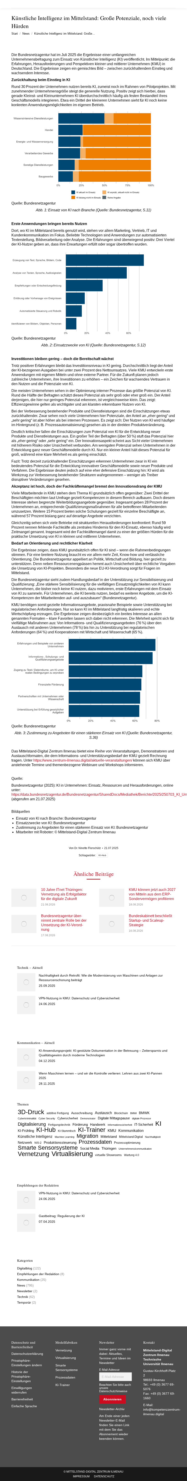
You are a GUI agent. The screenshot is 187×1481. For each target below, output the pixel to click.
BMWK (144, 1113)
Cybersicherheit (67, 1118)
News (21, 1285)
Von (85, 848)
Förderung (80, 1124)
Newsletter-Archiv (112, 1409)
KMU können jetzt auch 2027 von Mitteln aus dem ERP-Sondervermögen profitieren (152, 894)
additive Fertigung (58, 1113)
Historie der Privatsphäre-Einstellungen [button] (21, 1376)
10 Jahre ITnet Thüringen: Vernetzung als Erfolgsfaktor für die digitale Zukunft (63, 894)
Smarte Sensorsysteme (48, 1148)
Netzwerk (25, 1142)
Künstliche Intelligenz (35, 1136)
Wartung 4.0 (131, 1155)
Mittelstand (109, 1136)
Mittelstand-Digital (131, 1136)
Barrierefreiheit (22, 1399)
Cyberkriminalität (27, 1118)
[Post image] (23, 898)
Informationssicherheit (120, 1124)
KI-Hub (102, 855)
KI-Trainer (91, 1130)
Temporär (24, 1302)
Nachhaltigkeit (153, 1137)
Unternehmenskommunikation (135, 1148)
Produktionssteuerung (60, 1142)
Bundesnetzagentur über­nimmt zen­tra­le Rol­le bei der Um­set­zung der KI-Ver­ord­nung (63, 922)
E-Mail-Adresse (109, 1369)
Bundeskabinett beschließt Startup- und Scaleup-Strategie (150, 920)
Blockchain (121, 1113)
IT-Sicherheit (143, 1124)
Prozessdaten (95, 1142)
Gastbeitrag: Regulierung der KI (62, 1216)
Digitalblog (24, 1268)
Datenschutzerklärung (27, 1354)
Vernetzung (33, 1154)
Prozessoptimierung (127, 1142)
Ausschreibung (82, 1113)
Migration (87, 1136)
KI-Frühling (26, 1131)
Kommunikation (131, 1131)
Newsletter (24, 1291)
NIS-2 (38, 1142)
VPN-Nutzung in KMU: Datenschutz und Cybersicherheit (79, 998)
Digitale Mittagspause (114, 1118)
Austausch (103, 1113)
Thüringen (108, 1148)
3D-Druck (31, 1112)
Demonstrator (88, 1118)
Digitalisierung (32, 1124)
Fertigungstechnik (59, 1124)
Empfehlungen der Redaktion (38, 1274)
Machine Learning (64, 1137)
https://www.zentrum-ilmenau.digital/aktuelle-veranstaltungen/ (82, 760)
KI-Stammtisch (67, 1131)
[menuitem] (81, 1476)
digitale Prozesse (141, 1118)
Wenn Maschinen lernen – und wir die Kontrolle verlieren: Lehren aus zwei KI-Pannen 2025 (100, 1076)
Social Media (89, 1148)
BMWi (133, 1113)
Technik (22, 1297)
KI (158, 1123)
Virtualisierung (72, 1153)
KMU (112, 1130)
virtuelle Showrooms (108, 1155)
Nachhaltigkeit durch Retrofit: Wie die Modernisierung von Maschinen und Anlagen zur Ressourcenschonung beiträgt (101, 978)
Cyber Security (47, 1118)
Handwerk (97, 1124)
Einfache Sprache (24, 1406)
